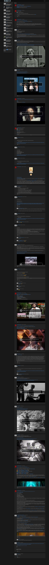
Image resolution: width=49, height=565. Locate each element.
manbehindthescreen (25, 56)
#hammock (43, 178)
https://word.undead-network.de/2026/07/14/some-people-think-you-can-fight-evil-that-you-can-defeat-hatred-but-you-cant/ (29, 252)
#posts (40, 203)
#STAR (22, 492)
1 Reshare (19, 206)
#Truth (25, 472)
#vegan (9, 11)
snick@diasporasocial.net (21, 221)
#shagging (27, 439)
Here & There (7, 36)
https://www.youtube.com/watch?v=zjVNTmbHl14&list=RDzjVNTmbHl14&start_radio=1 (26, 491)
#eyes (30, 477)
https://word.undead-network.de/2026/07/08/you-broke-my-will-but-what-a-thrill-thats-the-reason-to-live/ (27, 379)
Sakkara (7, 24)
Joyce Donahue (19, 545)
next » (4, 50)
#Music (17, 5)
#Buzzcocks (18, 326)
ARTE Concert (24, 310)
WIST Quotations (19, 353)
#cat (22, 409)
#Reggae (22, 295)
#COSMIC (20, 492)
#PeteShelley (18, 328)
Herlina (6, 21)
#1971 (26, 7)
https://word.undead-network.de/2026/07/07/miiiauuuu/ (22, 408)
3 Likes (19, 37)
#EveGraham (18, 6)
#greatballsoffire (20, 380)
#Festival (25, 294)
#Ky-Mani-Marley (18, 294)
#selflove (21, 142)
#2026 (26, 294)
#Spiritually (24, 21)
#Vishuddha (22, 472)
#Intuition (25, 473)
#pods (20, 203)
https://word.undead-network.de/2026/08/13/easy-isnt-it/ (22, 72)
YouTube (28, 56)
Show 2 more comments (19, 281)
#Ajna (22, 473)
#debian (9, 46)
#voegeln (32, 439)
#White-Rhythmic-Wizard (22, 327)
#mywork (43, 203)
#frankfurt (9, 14)
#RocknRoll (31, 380)
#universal (43, 528)
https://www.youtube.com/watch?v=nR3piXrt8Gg (22, 251)
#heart (35, 14)
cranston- (19, 539)
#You (28, 326)
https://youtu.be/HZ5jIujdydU (20, 407)
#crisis (27, 544)
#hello (29, 203)
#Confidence (27, 471)
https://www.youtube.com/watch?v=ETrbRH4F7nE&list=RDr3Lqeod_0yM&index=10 (25, 99)
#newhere (32, 203)
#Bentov (22, 519)
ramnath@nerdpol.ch (19, 4)
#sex (33, 380)
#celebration (29, 544)
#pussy (25, 409)
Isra (6, 42)
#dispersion (22, 203)
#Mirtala (27, 520)
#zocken (7, 37)
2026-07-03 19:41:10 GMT (24, 545)
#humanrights (23, 544)
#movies (8, 20)
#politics (19, 543)
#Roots (19, 295)
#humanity (41, 530)
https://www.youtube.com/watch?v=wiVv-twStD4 (31, 34)
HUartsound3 (18, 553)
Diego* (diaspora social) (19, 196)
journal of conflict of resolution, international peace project (24, 33)
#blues (17, 380)
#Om (17, 11)
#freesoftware (37, 203)
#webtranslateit (18, 204)
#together (18, 544)
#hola (30, 203)
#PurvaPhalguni (18, 178)
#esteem (27, 142)
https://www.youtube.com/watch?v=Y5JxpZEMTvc (22, 71)
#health (9, 28)
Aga (18, 288)
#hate (20, 253)
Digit (17, 29)
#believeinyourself (35, 142)
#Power (39, 506)
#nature (10, 40)
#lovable (11, 20)
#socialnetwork (25, 203)
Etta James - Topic (24, 84)
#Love (17, 13)
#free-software (7, 4)
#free (8, 25)
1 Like (18, 16)
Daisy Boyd (7, 19)
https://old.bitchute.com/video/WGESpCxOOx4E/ (22, 20)
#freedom (7, 7)
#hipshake (20, 439)
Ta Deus (7, 3)
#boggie (18, 439)
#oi (24, 253)
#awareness (35, 476)
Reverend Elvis (18, 69)
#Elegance (43, 506)
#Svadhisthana (22, 470)
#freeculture (10, 4)
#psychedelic (7, 11)
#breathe (33, 477)
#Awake (27, 21)
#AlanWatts (18, 21)
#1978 (34, 326)
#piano (29, 380)
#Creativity (26, 470)
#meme (17, 543)
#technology (7, 8)
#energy (44, 477)
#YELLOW (18, 492)
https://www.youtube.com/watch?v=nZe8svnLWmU (22, 43)
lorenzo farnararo (8, 6)
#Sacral (18, 470)
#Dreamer (29, 508)
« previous (5, 49)
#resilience (29, 142)
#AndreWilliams (18, 409)
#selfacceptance (38, 142)
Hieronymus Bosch (8, 39)
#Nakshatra (22, 178)
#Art (41, 506)
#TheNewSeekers (29, 6)
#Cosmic (27, 508)
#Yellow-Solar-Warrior (21, 5)
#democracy (34, 543)
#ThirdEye (19, 473)
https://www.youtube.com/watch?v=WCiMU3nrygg (22, 466)
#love (9, 7)
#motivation (18, 142)
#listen (23, 477)
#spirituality (9, 41)
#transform (42, 508)
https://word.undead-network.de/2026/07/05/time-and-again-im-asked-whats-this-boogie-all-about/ (27, 438)
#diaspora (18, 203)
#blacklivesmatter (42, 543)
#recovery (31, 142)
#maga (24, 543)
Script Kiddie (18, 542)
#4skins (18, 253)
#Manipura (24, 471)
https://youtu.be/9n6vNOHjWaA (20, 437)
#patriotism (22, 543)
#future (36, 543)
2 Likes (19, 205)
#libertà (8, 7)
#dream (25, 155)
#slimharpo (30, 439)
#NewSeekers (18, 7)
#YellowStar (36, 506)
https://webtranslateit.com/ (19, 202)
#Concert (30, 294)
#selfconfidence (22, 155)
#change (26, 544)
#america (26, 543)
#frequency (39, 477)
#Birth (22, 6)
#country (29, 543)
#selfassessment (18, 155)
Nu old (6, 9)
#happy (12, 28)
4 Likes (19, 284)
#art (6, 25)
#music (11, 7)
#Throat (18, 472)
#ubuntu (7, 14)
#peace (7, 28)
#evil (19, 253)
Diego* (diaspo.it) (19, 224)
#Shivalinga (36, 178)
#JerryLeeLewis (24, 380)
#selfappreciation (42, 142)
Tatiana (7, 27)
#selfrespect (24, 142)
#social (27, 203)
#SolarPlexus (19, 471)
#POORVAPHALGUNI (19, 177)
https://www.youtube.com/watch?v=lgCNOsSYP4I (22, 378)
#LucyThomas (23, 102)
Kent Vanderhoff (18, 137)
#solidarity (20, 544)
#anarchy (7, 41)
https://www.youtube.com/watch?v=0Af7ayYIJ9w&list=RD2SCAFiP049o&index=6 (25, 325)
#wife (25, 520)
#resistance (38, 543)
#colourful (10, 25)
